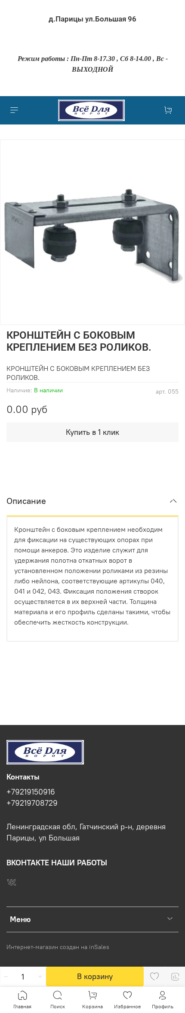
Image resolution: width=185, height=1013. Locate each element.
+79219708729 (32, 803)
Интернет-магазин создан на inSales (57, 947)
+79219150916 (30, 792)
